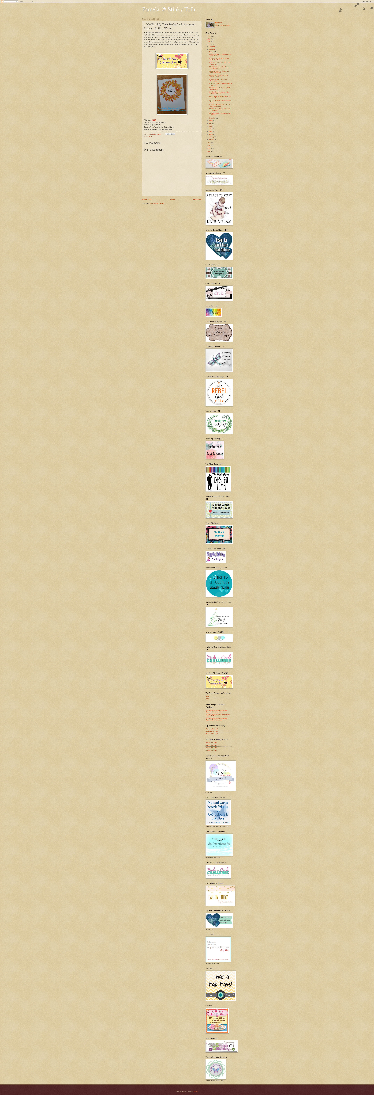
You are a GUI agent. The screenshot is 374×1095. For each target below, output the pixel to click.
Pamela (219, 22)
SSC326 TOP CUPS (211, 743)
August (211, 120)
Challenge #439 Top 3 (212, 734)
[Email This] (166, 134)
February (211, 137)
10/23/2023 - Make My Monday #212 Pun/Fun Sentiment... (219, 71)
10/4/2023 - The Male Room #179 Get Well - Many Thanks (219, 105)
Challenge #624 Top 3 (212, 729)
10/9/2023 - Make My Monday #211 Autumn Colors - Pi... (218, 92)
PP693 (207, 696)
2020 (209, 148)
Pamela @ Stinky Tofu (168, 9)
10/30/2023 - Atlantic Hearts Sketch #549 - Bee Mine (219, 59)
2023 (209, 44)
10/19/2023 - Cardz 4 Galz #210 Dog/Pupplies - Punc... (218, 80)
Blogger (196, 1091)
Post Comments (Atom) (156, 203)
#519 (154, 120)
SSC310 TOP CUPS (211, 745)
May (210, 129)
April (210, 131)
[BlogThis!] (168, 134)
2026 (209, 36)
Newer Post (146, 200)
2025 (209, 39)
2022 (209, 143)
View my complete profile (222, 25)
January (211, 139)
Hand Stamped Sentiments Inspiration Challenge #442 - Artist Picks (216, 711)
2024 (209, 41)
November (212, 49)
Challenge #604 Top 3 (212, 731)
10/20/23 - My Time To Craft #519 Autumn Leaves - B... (218, 76)
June (210, 126)
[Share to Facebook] (172, 134)
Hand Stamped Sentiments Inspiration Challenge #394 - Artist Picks (216, 719)
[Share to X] (170, 134)
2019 (209, 151)
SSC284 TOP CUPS (211, 750)
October (211, 52)
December (212, 46)
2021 (209, 145)
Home (172, 200)
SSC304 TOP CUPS (211, 747)
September (212, 118)
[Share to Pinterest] (174, 134)
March (211, 134)
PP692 (207, 699)
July (210, 123)
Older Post (197, 200)
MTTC (150, 136)
